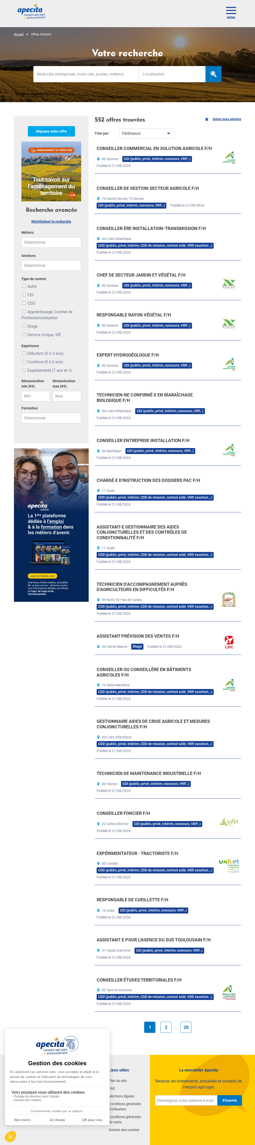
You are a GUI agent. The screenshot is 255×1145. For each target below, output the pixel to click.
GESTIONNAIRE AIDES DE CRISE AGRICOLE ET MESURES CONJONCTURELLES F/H (153, 724)
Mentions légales (121, 1096)
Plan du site (118, 1081)
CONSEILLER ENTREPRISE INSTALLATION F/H (143, 440)
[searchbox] (172, 74)
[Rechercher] (213, 74)
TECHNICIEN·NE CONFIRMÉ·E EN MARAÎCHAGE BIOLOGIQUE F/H (145, 397)
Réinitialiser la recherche (51, 222)
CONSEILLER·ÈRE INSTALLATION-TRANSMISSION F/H (151, 228)
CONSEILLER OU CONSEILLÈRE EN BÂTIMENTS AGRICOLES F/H (144, 672)
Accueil (19, 34)
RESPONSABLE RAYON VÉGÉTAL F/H (134, 314)
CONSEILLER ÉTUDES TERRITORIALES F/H (139, 980)
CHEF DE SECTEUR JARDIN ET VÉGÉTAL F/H (141, 275)
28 (186, 1027)
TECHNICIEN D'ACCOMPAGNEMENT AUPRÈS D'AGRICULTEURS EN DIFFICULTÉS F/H (142, 587)
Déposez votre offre (51, 131)
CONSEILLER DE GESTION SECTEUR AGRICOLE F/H (148, 188)
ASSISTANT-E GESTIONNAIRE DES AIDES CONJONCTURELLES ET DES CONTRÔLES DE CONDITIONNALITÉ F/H (142, 532)
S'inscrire (229, 1100)
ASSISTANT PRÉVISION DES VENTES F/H (138, 636)
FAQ (112, 1088)
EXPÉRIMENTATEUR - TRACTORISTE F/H (137, 853)
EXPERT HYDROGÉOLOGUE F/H (128, 355)
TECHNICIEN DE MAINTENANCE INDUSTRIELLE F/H (149, 773)
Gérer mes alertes (227, 119)
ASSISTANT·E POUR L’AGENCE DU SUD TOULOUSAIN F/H (154, 939)
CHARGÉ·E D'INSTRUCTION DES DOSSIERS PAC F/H (148, 480)
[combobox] (172, 74)
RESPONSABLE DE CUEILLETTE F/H (132, 899)
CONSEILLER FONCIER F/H (123, 813)
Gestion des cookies (124, 1130)
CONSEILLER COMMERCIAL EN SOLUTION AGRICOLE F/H (154, 148)
